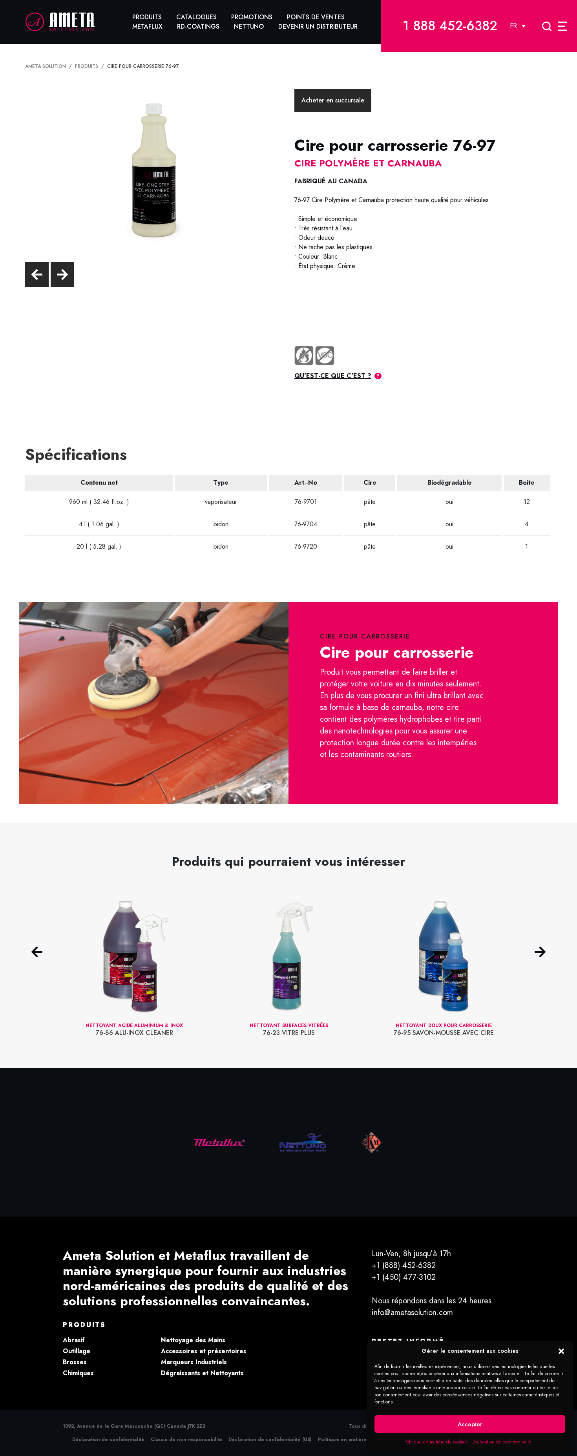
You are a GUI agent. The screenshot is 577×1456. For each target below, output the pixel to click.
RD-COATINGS (198, 26)
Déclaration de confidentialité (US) (270, 1439)
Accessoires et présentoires (204, 1351)
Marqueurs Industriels (194, 1362)
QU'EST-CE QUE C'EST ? (332, 375)
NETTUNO (249, 26)
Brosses (75, 1362)
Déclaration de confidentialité (501, 1441)
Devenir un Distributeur (318, 26)
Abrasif (74, 1340)
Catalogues (196, 17)
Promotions (251, 17)
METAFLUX (147, 26)
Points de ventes (316, 17)
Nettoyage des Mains (193, 1340)
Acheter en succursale (332, 100)
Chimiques (78, 1373)
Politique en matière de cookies (435, 1441)
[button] (561, 1351)
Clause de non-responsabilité (186, 1439)
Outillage (76, 1351)
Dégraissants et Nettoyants (202, 1373)
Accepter (470, 1424)
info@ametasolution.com (412, 1312)
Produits (147, 17)
